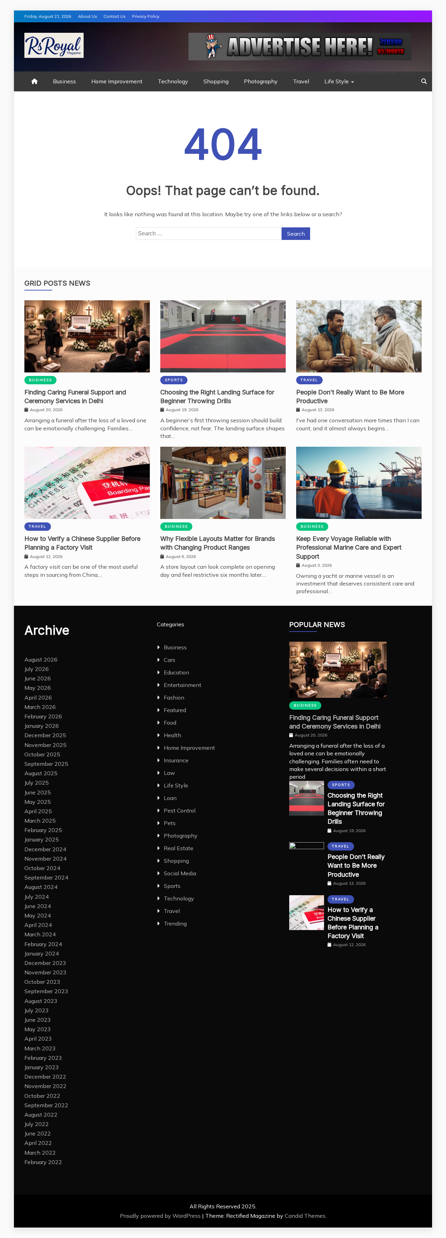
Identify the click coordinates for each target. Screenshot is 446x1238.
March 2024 (40, 934)
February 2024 (43, 944)
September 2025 (46, 763)
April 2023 (38, 1038)
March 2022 (40, 1152)
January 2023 (41, 1067)
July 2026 (36, 668)
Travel (301, 81)
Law (169, 772)
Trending (175, 923)
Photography (261, 81)
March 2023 (40, 1048)
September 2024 (46, 877)
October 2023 (42, 981)
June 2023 (37, 1019)
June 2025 (37, 792)
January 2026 (41, 725)
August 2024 (40, 886)
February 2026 (43, 716)
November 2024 (45, 858)
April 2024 (38, 924)
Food (170, 722)
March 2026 (40, 706)
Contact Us (114, 16)
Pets (170, 823)
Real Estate (178, 848)
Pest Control (179, 810)
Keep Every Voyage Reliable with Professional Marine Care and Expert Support (348, 547)
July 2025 (36, 782)
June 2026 (37, 678)
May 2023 (37, 1029)
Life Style (336, 81)
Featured (175, 710)
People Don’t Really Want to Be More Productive (356, 865)
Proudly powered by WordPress (161, 1215)
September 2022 (46, 1105)
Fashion (174, 697)
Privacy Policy (145, 16)
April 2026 (38, 697)
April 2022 (38, 1142)
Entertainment (182, 684)
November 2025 (45, 744)
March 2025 (40, 820)
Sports (174, 380)
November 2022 (45, 1085)
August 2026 (40, 659)
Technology (173, 81)
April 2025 (38, 811)
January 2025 (41, 839)
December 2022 (45, 1076)
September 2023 (46, 991)
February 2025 (43, 829)
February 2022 (43, 1161)
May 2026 (37, 687)
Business (64, 81)
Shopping (216, 81)
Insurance (176, 760)
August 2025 (40, 773)
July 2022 (36, 1123)
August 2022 (40, 1114)
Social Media (180, 873)
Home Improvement (117, 81)
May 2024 (37, 915)
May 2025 (37, 801)
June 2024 (37, 906)
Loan (170, 797)
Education (176, 672)
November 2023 (45, 972)
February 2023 (43, 1057)
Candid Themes (305, 1215)
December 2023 (45, 962)
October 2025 (42, 754)
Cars (169, 659)
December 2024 (45, 849)
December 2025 (45, 735)
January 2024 (41, 953)
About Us (87, 16)
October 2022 (42, 1095)
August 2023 (40, 1000)
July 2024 (36, 896)
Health (172, 735)
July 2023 (36, 1010)
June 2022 (37, 1133)
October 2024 (42, 868)
